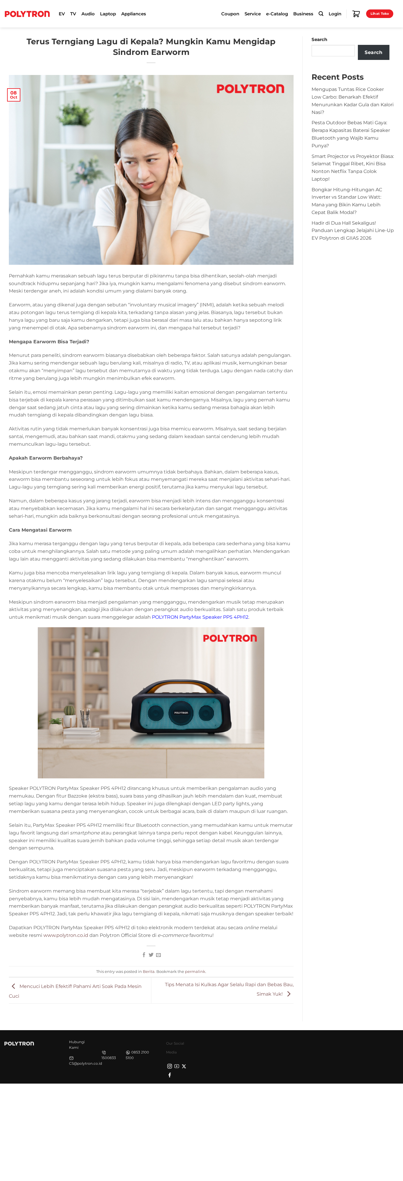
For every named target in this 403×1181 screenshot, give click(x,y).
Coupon (230, 14)
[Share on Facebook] (143, 955)
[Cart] (356, 14)
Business (303, 14)
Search (319, 39)
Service (253, 14)
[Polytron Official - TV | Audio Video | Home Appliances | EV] (27, 13)
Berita (149, 971)
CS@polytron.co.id (85, 1063)
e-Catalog (277, 14)
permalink (195, 971)
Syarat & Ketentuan (343, 1094)
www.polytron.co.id (65, 935)
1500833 (108, 1058)
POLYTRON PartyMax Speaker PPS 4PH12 (200, 617)
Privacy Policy (306, 1094)
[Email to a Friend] (158, 955)
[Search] (321, 13)
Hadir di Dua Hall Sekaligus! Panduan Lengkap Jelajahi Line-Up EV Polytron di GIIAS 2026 (353, 230)
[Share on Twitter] (151, 955)
